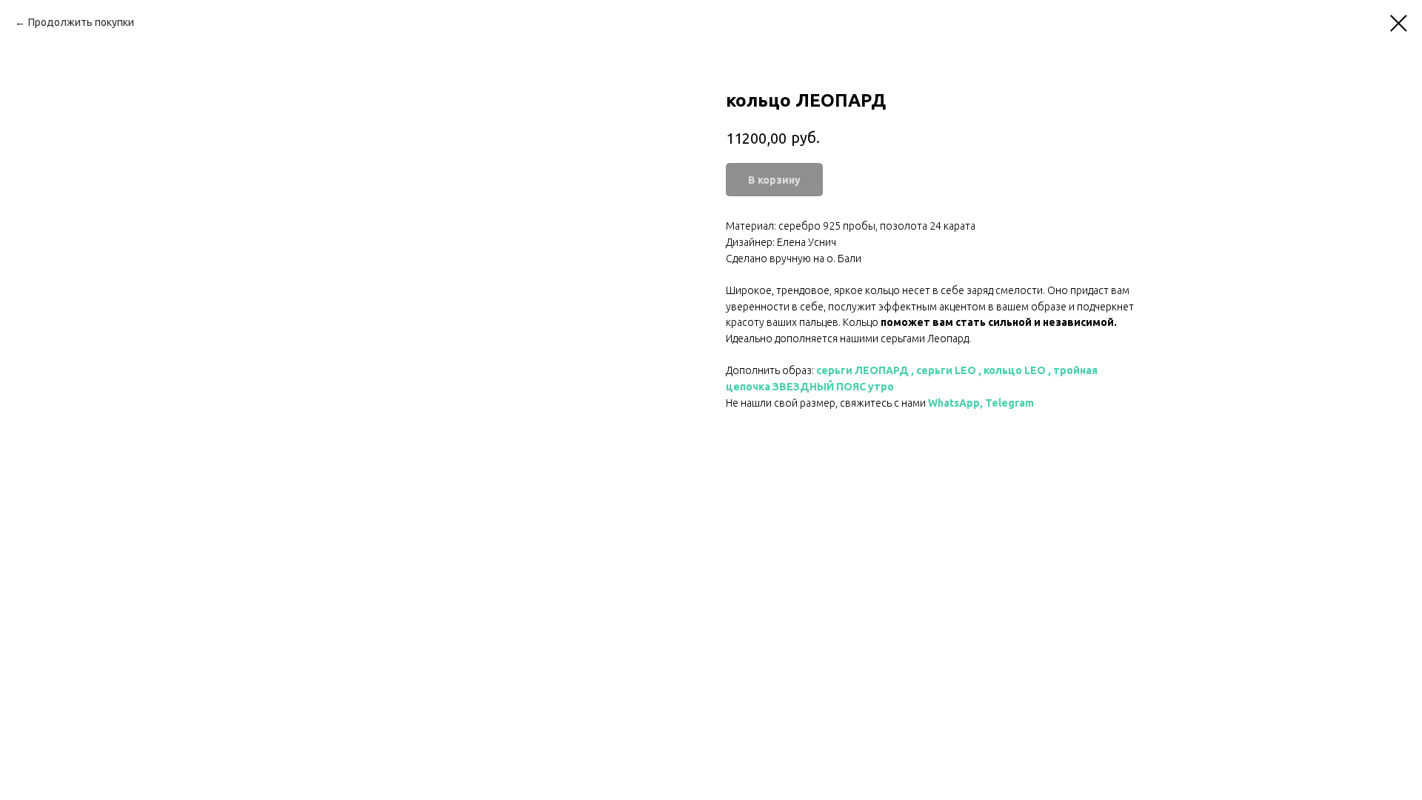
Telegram (1009, 403)
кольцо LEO (1015, 370)
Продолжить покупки (81, 22)
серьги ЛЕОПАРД (862, 370)
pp (973, 403)
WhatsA (947, 403)
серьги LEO (946, 370)
